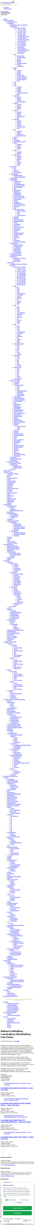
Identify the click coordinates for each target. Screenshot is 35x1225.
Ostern (15, 231)
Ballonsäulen (10, 550)
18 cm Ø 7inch (21, 32)
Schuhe (16, 764)
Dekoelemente (17, 379)
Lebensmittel (17, 761)
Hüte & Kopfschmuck (16, 693)
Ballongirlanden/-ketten (13, 549)
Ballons (16, 627)
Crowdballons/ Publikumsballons (22, 745)
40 (11, 822)
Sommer (16, 236)
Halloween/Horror (18, 650)
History (9, 1027)
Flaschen (16, 760)
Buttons (9, 701)
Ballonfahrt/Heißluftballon (17, 192)
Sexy (15, 652)
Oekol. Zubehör (11, 541)
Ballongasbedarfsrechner (16, 510)
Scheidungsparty (21, 215)
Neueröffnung (17, 228)
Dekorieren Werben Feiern (11, 776)
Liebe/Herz (16, 225)
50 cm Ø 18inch (21, 44)
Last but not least (11, 994)
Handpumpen (17, 523)
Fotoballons (13, 457)
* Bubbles (16, 383)
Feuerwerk (10, 609)
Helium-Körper (18, 467)
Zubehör (12, 518)
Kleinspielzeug (14, 919)
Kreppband (16, 578)
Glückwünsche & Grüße (13, 836)
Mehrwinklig (17, 752)
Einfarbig (12, 265)
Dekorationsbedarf (12, 513)
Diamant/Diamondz (19, 343)
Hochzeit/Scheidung (19, 209)
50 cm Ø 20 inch (21, 277)
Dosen (15, 625)
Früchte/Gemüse (18, 416)
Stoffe (12, 704)
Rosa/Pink (16, 119)
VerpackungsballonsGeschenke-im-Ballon (16, 254)
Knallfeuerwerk (14, 614)
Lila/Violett (16, 95)
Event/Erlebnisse (11, 711)
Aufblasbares (10, 783)
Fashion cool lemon (22, 78)
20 (11, 819)
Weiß (15, 150)
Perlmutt (19, 61)
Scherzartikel (7, 960)
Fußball (16, 200)
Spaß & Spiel (10, 916)
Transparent (17, 140)
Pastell (18, 109)
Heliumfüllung (14, 531)
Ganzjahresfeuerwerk (15, 612)
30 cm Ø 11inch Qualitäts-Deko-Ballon (23, 38)
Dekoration (10, 562)
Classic (15, 649)
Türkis (15, 143)
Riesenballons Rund (15, 463)
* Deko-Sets (17, 183)
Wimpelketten (17, 569)
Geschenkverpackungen (16, 935)
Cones (15, 770)
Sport (15, 239)
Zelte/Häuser (17, 742)
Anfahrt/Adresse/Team (13, 1003)
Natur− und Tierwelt (12, 879)
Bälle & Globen (14, 786)
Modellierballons (18, 175)
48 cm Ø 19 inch (21, 276)
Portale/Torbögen (14, 749)
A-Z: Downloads (11, 1018)
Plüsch (12, 622)
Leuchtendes (17, 568)
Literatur (9, 538)
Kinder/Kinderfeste (19, 221)
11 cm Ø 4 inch (21, 268)
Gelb (15, 69)
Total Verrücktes (18, 655)
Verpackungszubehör (15, 941)
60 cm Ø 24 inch (21, 280)
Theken (16, 737)
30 (11, 820)
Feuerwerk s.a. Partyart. (13, 805)
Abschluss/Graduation (19, 185)
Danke (9, 479)
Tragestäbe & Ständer (19, 528)
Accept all (17, 1213)
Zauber (12, 972)
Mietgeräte (10, 729)
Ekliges (12, 968)
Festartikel (13, 835)
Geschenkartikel (11, 619)
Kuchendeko (17, 591)
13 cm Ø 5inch (21, 30)
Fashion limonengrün (22, 92)
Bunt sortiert (17, 154)
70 (11, 826)
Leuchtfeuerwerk (14, 616)
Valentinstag (17, 240)
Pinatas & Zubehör (12, 637)
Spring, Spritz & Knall (16, 966)
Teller (18, 600)
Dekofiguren (13, 788)
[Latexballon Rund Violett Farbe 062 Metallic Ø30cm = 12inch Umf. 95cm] (17, 1100)
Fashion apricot (21, 116)
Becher (19, 596)
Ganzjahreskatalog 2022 (16, 985)
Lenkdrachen (10, 993)
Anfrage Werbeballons (13, 1009)
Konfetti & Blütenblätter (13, 633)
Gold (15, 82)
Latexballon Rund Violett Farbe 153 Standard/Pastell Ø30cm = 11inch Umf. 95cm (16, 1121)
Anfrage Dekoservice (12, 1006)
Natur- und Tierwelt (19, 227)
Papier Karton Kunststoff (13, 984)
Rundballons (13, 26)
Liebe (15, 438)
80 (11, 828)
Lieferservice (10, 1021)
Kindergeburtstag (18, 203)
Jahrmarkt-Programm (15, 459)
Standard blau (20, 56)
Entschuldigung (11, 482)
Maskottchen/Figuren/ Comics (21, 763)
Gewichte (9, 537)
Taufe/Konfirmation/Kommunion (15, 925)
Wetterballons (17, 250)
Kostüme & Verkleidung (10, 642)
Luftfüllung (13, 522)
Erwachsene (13, 645)
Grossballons (13, 743)
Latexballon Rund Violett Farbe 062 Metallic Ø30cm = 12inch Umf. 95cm (16, 1104)
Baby (15, 188)
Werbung (9, 956)
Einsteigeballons (18, 246)
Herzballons (13, 166)
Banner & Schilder (18, 574)
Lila (18, 348)
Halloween (16, 206)
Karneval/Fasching (18, 219)
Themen (6, 777)
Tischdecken (20, 602)
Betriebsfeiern (17, 194)
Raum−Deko (13, 572)
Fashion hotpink (21, 126)
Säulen (12, 768)
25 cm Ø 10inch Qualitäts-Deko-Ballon (23, 36)
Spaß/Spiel (16, 237)
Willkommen (17, 456)
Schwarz (16, 137)
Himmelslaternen (11, 631)
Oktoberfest (17, 230)
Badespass (13, 915)
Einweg (12, 507)
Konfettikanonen (14, 866)
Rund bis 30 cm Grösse (20, 258)
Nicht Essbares (11, 963)
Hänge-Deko (17, 577)
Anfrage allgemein (12, 1005)
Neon (18, 81)
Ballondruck (13, 256)
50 (11, 823)
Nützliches (16, 529)
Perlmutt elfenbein (21, 76)
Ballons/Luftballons (9, 20)
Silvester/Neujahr (18, 234)
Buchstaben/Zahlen (19, 196)
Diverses (16, 571)
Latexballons (10, 23)
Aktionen (9, 1014)
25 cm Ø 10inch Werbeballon (21, 46)
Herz (15, 208)
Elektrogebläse (17, 525)
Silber (15, 138)
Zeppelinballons (18, 252)
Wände (15, 739)
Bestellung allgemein (12, 1011)
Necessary (13, 1200)
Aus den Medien (18, 187)
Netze (8, 540)
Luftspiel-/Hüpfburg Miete (14, 724)
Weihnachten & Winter (19, 242)
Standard (19, 70)
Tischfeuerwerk (18, 603)
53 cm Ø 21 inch (21, 278)
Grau (15, 84)
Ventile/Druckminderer (19, 532)
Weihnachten (10, 500)
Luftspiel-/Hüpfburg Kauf (13, 726)
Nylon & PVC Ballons (13, 461)
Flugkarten (10, 519)
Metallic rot (20, 134)
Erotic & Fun (13, 974)
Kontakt (6, 1002)
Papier (15, 944)
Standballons (17, 748)
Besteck (19, 597)
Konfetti (16, 590)
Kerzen (15, 588)
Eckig (15, 751)
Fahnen (16, 566)
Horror (12, 971)
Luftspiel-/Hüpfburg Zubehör (14, 727)
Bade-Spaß (13, 785)
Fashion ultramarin (22, 63)
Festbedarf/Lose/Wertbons (14, 712)
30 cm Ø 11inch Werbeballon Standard (23, 49)
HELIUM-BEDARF (5, 13)
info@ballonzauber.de (9, 1165)
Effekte (9, 559)
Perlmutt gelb (20, 75)
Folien (12, 705)
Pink (18, 349)
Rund (15, 286)
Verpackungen (14, 624)
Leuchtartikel (10, 634)
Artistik (9, 608)
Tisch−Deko (13, 587)
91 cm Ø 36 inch (21, 284)
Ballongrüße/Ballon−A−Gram (8, 471)
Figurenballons (14, 174)
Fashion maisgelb (21, 79)
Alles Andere (13, 698)
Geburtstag (16, 202)
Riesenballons (14, 243)
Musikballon (10, 495)
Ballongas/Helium (11, 506)
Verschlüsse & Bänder (19, 526)
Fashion (19, 163)
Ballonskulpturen (11, 552)
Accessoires (10, 690)
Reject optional (17, 1208)
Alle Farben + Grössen (19, 28)
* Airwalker (17, 382)
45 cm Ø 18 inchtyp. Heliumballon (21, 273)
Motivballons (13, 180)
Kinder (12, 658)
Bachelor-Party (17, 190)
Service (6, 1016)
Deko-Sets (13, 606)
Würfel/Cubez (17, 367)
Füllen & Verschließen (13, 521)
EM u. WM (13, 811)
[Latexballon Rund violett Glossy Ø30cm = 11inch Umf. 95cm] (17, 1133)
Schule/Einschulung (19, 233)
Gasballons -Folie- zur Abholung (18, 264)
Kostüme (9, 643)
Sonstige (12, 556)
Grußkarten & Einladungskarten (15, 630)
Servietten (19, 599)
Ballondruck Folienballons (17, 981)
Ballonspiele (13, 918)
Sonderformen (14, 464)
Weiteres (9, 503)
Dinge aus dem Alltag (19, 197)
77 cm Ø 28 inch (21, 281)
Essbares (9, 962)
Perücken (12, 695)
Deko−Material (11, 702)
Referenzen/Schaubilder (10, 1012)
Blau (15, 54)
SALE (5, 19)
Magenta (16, 103)
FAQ (8, 1024)
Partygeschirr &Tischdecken (18, 593)
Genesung (9, 487)
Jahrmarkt (16, 216)
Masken (9, 670)
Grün (15, 85)
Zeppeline (13, 469)
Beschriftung (10, 512)
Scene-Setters (17, 583)
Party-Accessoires (11, 636)
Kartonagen (17, 628)
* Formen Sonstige (18, 385)
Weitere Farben (17, 172)
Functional (25, 1200)
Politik (15, 677)
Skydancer (13, 774)
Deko (11, 913)
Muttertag (9, 878)
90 (11, 829)
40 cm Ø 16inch (21, 42)
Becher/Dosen (17, 757)
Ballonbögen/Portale (12, 546)
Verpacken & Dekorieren (13, 934)
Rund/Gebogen (18, 754)
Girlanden (16, 565)
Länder (15, 222)
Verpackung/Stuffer (12, 543)
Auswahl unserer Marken (13, 1015)
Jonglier (9, 857)
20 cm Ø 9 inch (21, 270)
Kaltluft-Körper (18, 466)
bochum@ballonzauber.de (7, 1176)
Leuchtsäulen (17, 771)
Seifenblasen (10, 639)
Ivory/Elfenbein (21, 293)
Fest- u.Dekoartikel (15, 810)
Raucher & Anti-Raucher (16, 965)
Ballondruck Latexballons (17, 980)
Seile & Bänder (14, 515)
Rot (15, 129)
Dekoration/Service (12, 22)
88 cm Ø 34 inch (21, 283)
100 (11, 830)
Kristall (19, 59)
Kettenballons (14, 178)
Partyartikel (7, 560)
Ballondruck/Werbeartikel (10, 977)
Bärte (11, 692)
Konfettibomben (14, 615)
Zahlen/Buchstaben (12, 959)
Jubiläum (16, 218)
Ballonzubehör (7, 504)
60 (11, 825)
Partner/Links (7, 1182)
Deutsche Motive (18, 411)
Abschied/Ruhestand (19, 184)
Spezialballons (14, 516)
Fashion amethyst (21, 101)
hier (30, 1071)
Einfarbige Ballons (18, 245)
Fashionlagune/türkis (20, 65)
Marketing (20, 1202)
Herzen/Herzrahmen (15, 554)
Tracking (9, 1025)
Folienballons (10, 262)
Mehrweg (12, 509)
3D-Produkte (10, 779)
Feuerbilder (13, 611)
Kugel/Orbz (17, 355)
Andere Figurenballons (19, 177)
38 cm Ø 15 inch (21, 271)
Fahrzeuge (16, 758)
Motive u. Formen (15, 380)
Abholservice (10, 1019)
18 (11, 817)
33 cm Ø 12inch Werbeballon (21, 52)
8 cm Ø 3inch (21, 29)
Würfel (15, 740)
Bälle (11, 732)
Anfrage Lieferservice (12, 1008)
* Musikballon (17, 397)
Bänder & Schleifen (19, 943)
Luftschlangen (17, 581)
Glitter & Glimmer (18, 946)
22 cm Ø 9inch (21, 33)
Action (15, 646)
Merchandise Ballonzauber (14, 876)
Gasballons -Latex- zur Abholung (19, 25)
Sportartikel (10, 730)
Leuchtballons (17, 224)
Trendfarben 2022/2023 (20, 141)
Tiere (15, 653)
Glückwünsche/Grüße (19, 205)
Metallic (19, 60)
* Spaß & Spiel (17, 181)
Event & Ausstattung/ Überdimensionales (14, 699)
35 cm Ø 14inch (21, 41)
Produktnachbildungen (16, 755)
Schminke (13, 696)
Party (18, 160)
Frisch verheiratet (21, 211)
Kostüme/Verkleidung (16, 842)
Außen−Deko (14, 563)
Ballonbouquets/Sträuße (13, 547)
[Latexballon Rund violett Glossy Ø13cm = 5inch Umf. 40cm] (17, 1084)
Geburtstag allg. (14, 816)
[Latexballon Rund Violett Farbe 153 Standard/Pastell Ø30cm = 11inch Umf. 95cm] (17, 1117)
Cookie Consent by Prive (27, 1220)
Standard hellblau (21, 57)
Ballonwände (10, 557)
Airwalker (9, 475)
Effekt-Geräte (10, 709)
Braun (15, 67)
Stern (15, 324)
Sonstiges (16, 767)
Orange (16, 110)
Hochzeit (16, 425)
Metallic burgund (21, 135)
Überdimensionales (12, 733)
